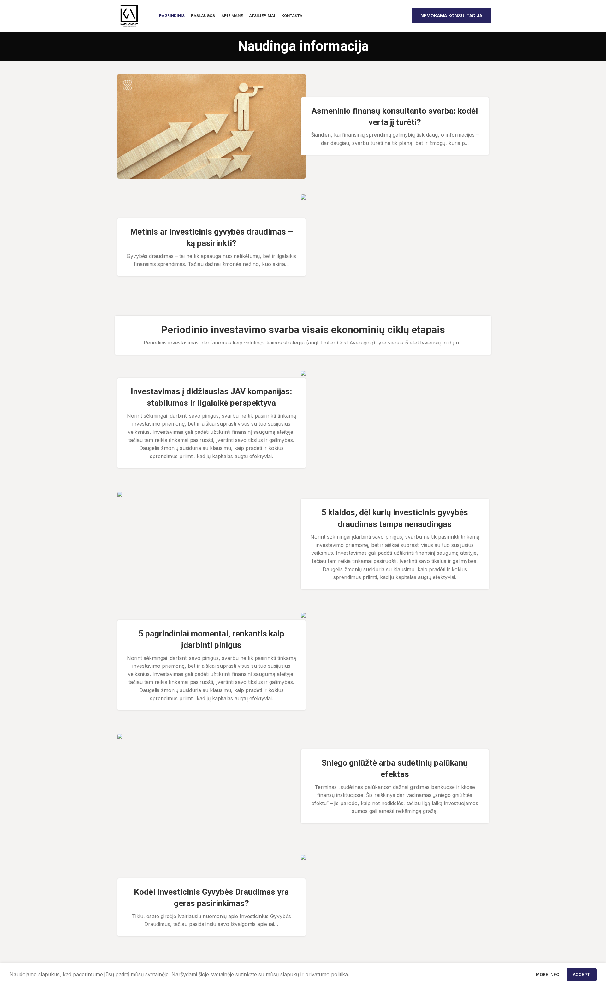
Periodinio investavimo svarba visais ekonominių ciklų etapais (303, 330)
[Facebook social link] (392, 16)
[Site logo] (129, 15)
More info (548, 974)
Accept (581, 974)
